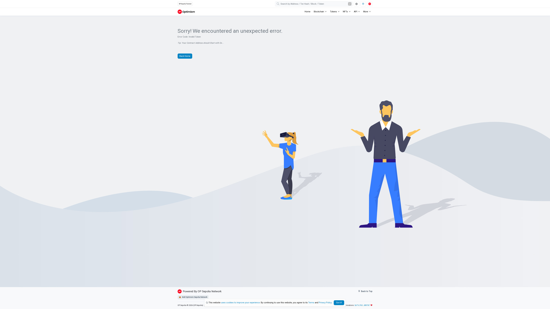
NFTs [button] (345, 11)
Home (307, 11)
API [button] (355, 11)
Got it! (339, 302)
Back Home (184, 56)
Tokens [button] (333, 11)
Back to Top (366, 291)
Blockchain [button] (319, 11)
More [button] (365, 11)
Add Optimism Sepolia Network (194, 297)
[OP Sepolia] (186, 11)
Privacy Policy (325, 302)
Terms (311, 302)
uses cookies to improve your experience (240, 302)
